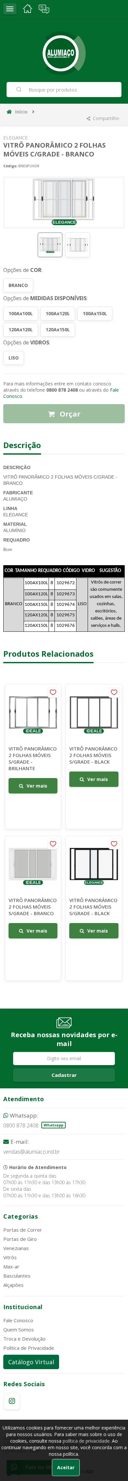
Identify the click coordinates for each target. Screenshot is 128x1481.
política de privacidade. (87, 1441)
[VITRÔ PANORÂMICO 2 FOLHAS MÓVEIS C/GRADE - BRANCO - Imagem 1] (50, 245)
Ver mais (37, 786)
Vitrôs (10, 1257)
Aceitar (66, 1467)
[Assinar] (64, 1075)
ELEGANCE (15, 137)
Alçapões (13, 1285)
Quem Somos (18, 1329)
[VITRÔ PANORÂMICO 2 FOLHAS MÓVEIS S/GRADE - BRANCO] (33, 908)
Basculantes (17, 1275)
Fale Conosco (18, 1320)
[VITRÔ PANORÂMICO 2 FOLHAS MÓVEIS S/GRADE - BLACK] (93, 757)
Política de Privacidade (28, 1348)
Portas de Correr (22, 1229)
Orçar (69, 414)
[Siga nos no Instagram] (11, 1401)
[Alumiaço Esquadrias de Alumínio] (64, 53)
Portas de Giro (20, 1239)
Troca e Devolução (24, 1338)
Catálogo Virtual (31, 1362)
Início (21, 112)
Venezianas (16, 1248)
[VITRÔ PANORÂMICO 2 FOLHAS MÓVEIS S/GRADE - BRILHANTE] (33, 757)
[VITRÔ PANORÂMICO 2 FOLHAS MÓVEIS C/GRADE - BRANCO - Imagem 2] (77, 245)
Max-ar (11, 1266)
